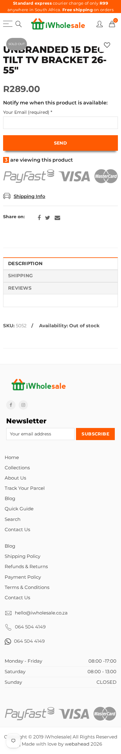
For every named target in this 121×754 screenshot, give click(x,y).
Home (12, 457)
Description (25, 263)
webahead (77, 744)
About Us (15, 478)
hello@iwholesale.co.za (41, 613)
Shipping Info (29, 196)
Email (57, 218)
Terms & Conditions (27, 587)
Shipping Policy (22, 556)
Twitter (47, 218)
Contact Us (17, 529)
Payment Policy (23, 577)
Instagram (23, 405)
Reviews (20, 288)
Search (12, 519)
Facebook (39, 218)
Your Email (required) (27, 112)
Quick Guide (19, 509)
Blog (10, 498)
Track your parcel (25, 488)
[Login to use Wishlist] (107, 45)
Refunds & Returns (26, 566)
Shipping (20, 275)
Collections (17, 468)
